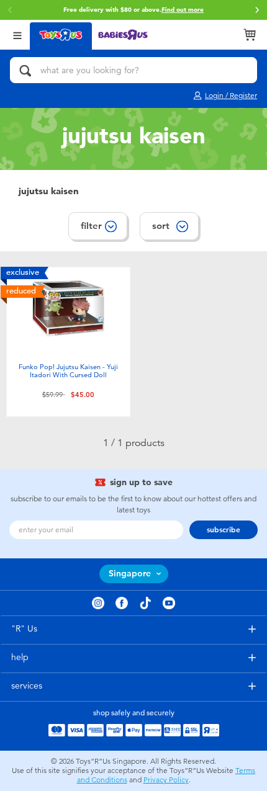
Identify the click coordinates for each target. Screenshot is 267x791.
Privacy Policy (166, 779)
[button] (257, 10)
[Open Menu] (17, 34)
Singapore (130, 573)
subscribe (223, 529)
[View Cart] (249, 34)
